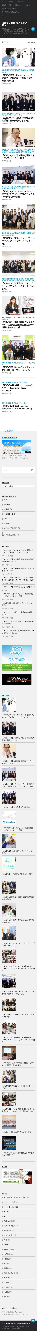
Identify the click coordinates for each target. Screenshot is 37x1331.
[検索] (32, 470)
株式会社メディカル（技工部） (15, 1197)
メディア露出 (16, 317)
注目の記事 (8, 1249)
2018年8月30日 (7, 83)
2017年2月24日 (7, 330)
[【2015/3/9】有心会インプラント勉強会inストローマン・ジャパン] (18, 347)
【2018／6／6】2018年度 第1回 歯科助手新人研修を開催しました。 (18, 119)
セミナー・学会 (27, 69)
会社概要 (10, 1)
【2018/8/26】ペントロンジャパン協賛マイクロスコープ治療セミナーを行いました (18, 78)
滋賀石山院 (10, 113)
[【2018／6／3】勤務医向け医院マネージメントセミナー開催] (18, 137)
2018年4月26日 (7, 199)
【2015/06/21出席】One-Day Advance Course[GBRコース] (17, 407)
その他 (6, 1244)
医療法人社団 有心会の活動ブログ (14, 24)
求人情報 (28, 5)
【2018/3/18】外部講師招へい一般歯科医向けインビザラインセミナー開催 (18, 595)
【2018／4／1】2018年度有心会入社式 (16, 587)
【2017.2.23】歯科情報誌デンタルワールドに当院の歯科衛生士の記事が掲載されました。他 (18, 325)
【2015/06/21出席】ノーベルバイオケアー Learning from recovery (18, 388)
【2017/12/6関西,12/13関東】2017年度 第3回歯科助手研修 (18, 622)
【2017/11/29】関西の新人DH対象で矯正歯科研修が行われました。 (18, 632)
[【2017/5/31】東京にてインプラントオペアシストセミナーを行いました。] (18, 217)
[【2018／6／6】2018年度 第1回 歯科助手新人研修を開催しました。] (18, 101)
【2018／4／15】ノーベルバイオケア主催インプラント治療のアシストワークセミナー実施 (18, 194)
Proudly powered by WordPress (13, 1326)
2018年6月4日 (6, 161)
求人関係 (7, 1254)
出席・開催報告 (11, 149)
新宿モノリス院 (20, 70)
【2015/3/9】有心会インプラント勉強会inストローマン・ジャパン (18, 368)
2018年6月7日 (6, 123)
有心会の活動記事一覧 (9, 8)
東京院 (29, 149)
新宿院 (7, 70)
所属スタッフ (19, 5)
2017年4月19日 (7, 291)
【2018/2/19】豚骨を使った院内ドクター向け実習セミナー (18, 604)
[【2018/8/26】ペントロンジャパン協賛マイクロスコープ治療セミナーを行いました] (18, 57)
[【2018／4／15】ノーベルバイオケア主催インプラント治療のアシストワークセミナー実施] (18, 175)
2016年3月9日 (6, 373)
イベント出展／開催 (11, 1207)
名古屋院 (31, 70)
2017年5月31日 (7, 246)
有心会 (12, 70)
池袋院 (4, 72)
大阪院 (4, 69)
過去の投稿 (9, 431)
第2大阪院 (24, 152)
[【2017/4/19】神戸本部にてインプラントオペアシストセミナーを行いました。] (18, 263)
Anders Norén (15, 1328)
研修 (26, 70)
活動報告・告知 (7, 5)
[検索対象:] (18, 470)
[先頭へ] (33, 1321)
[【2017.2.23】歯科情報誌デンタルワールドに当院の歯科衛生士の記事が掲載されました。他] (18, 305)
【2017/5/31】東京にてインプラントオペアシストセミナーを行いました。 (18, 241)
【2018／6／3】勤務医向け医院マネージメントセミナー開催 (18, 156)
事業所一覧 (19, 1)
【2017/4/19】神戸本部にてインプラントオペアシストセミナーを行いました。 (18, 286)
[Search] (3, 16)
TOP (3, 1)
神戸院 (20, 69)
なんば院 (9, 69)
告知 (5, 1216)
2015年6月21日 (7, 393)
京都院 (15, 69)
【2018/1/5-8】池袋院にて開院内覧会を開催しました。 (18, 613)
